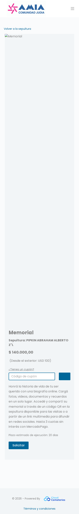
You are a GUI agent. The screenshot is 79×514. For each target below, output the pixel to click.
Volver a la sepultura (17, 29)
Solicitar (18, 445)
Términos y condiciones (39, 509)
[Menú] (72, 8)
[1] (64, 376)
